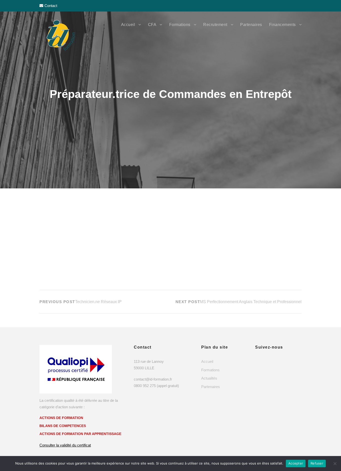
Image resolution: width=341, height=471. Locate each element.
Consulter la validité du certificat (65, 445)
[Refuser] (334, 463)
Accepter (295, 463)
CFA (152, 24)
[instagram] (300, 5)
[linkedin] (290, 5)
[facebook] (280, 5)
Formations (179, 24)
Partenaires (251, 24)
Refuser (317, 463)
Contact (50, 5)
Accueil (128, 24)
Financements (282, 24)
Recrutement (215, 24)
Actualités (209, 378)
